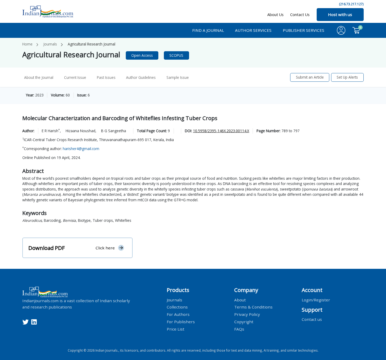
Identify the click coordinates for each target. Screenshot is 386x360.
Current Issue (75, 77)
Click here (105, 247)
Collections (177, 307)
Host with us (340, 14)
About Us (275, 14)
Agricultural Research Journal (91, 44)
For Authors (178, 314)
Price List (175, 329)
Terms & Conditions (253, 307)
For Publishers (181, 321)
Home (27, 44)
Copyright (243, 321)
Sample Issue (177, 77)
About (240, 299)
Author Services (253, 30)
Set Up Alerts (347, 77)
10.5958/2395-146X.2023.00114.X (221, 130)
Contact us (312, 319)
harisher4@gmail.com (81, 148)
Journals (50, 44)
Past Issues (106, 77)
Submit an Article (310, 77)
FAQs (239, 329)
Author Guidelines (141, 77)
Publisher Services (303, 30)
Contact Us (300, 14)
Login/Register (316, 299)
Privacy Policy (247, 314)
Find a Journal (208, 30)
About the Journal (38, 77)
